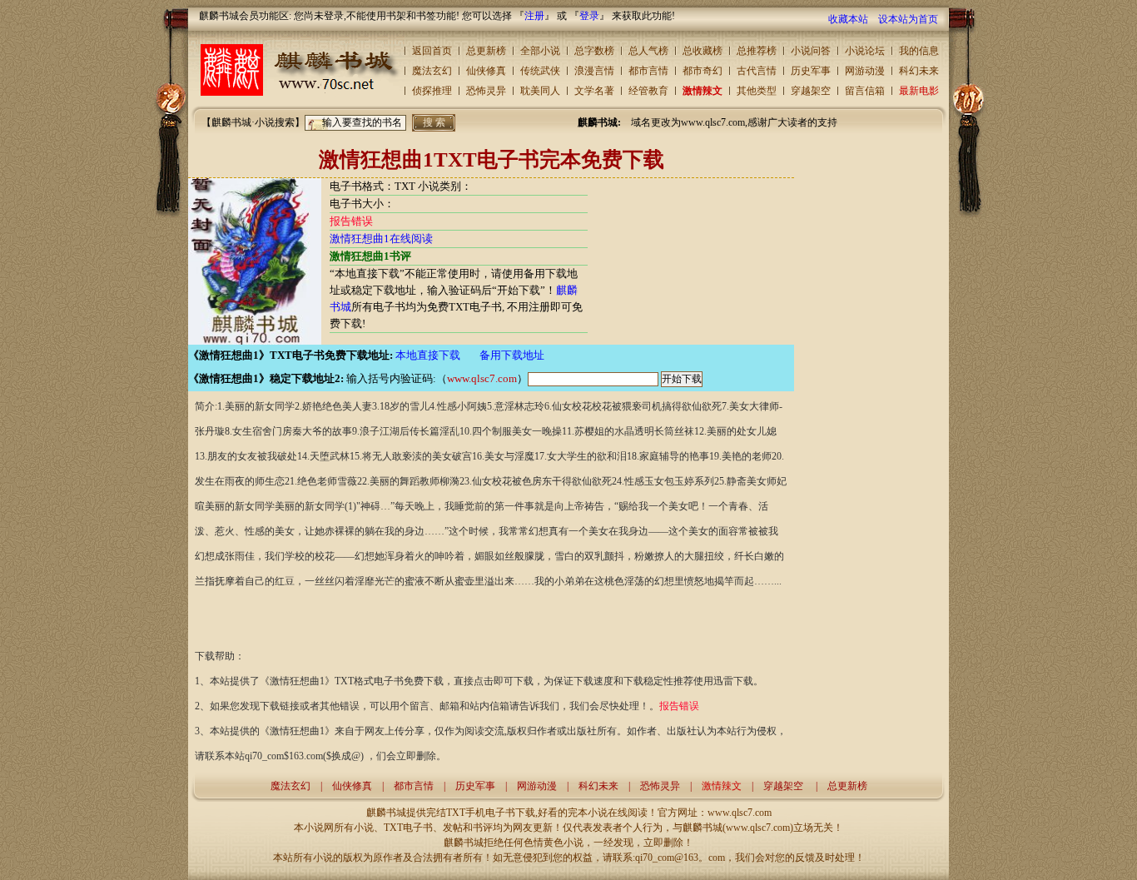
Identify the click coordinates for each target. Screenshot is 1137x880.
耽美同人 (540, 91)
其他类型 (757, 91)
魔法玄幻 (432, 71)
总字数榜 (594, 51)
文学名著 (594, 91)
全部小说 (540, 51)
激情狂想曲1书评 (370, 256)
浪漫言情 (594, 71)
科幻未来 (919, 71)
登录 (589, 16)
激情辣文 (702, 91)
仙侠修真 (486, 71)
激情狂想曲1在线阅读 (381, 238)
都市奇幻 (702, 71)
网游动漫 (865, 71)
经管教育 (648, 91)
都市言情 (648, 71)
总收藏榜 (702, 51)
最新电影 (919, 91)
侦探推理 (432, 91)
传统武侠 (540, 71)
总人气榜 (648, 51)
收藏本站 (848, 19)
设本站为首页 (908, 19)
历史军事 (811, 71)
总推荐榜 (757, 51)
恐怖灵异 (486, 91)
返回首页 (432, 51)
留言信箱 (865, 91)
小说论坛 (865, 51)
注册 (534, 16)
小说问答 (811, 51)
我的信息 (919, 51)
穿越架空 (811, 91)
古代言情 (757, 71)
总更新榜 (486, 51)
